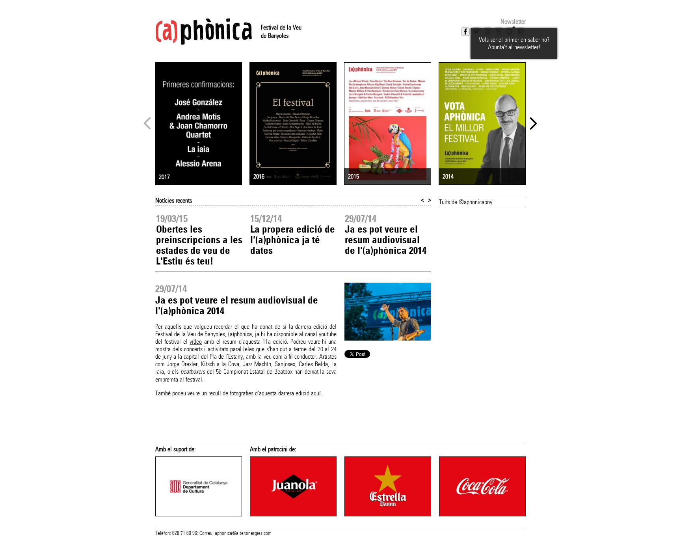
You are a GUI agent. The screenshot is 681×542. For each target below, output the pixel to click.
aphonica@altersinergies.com (243, 533)
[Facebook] (465, 31)
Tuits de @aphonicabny (465, 202)
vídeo (196, 341)
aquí (316, 393)
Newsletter (513, 21)
